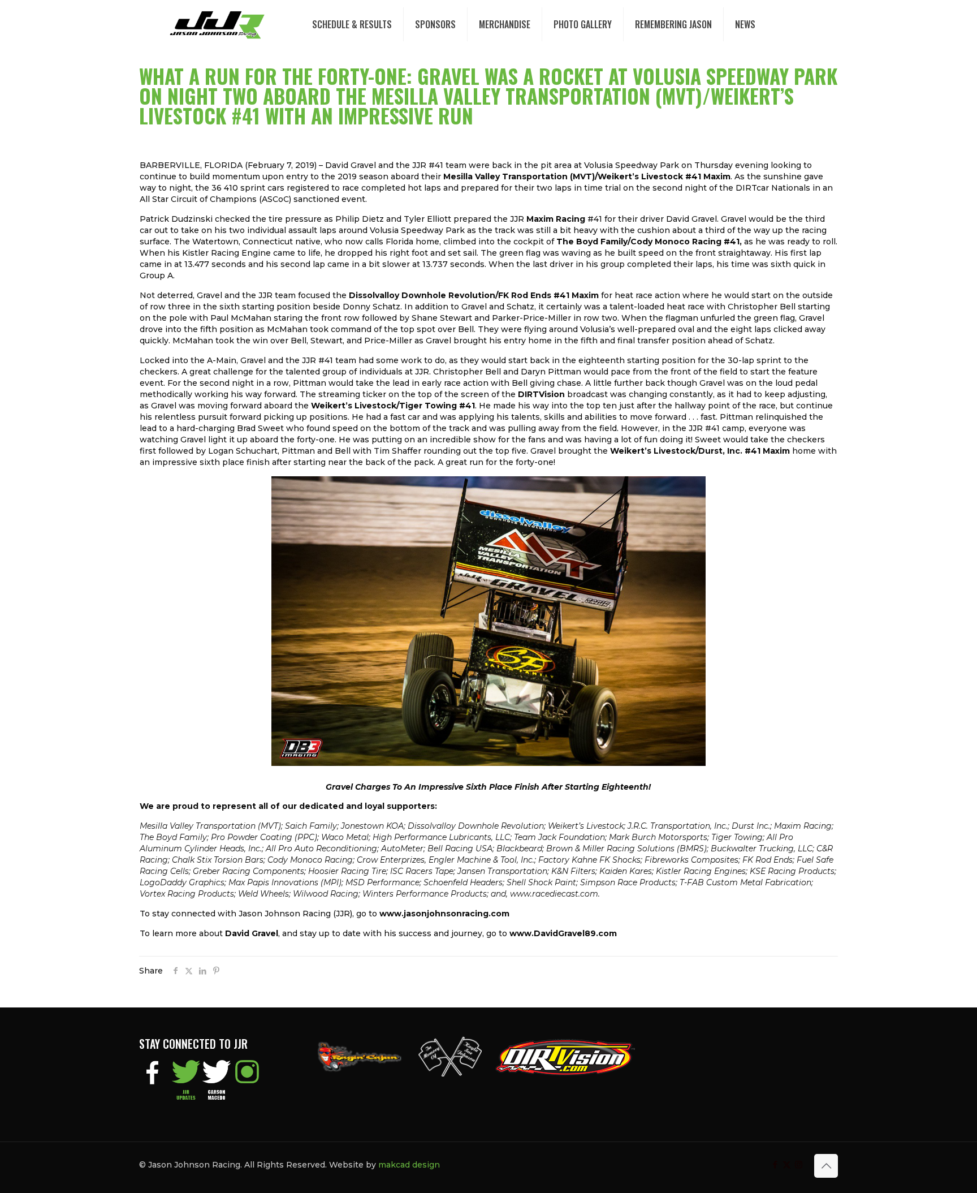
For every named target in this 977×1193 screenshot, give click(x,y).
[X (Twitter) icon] (787, 1164)
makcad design (409, 1165)
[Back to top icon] (826, 1166)
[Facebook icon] (775, 1164)
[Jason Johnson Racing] (217, 24)
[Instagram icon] (798, 1164)
